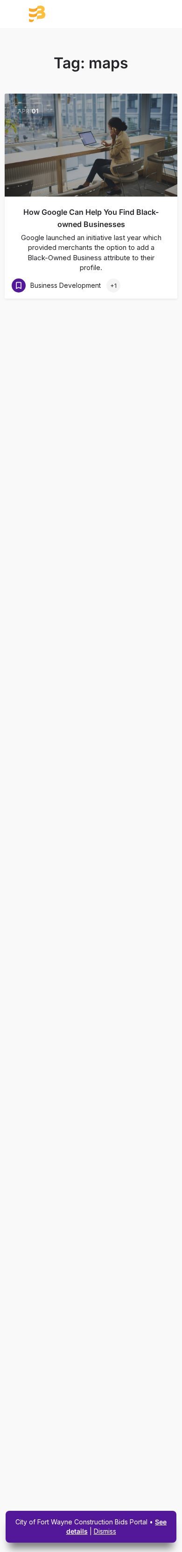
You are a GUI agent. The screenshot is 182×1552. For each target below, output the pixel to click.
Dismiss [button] (105, 1531)
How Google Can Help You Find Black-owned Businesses (91, 218)
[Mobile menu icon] (17, 14)
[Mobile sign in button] (165, 13)
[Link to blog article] (91, 145)
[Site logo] (69, 14)
